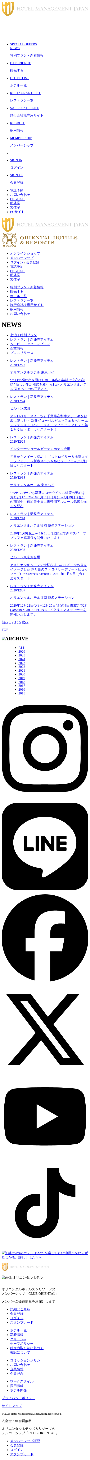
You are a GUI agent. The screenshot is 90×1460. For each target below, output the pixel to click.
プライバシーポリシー (18, 1398)
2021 (21, 670)
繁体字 (15, 207)
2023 (21, 663)
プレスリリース (21, 353)
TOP (5, 630)
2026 (21, 651)
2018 (21, 682)
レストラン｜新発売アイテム (32, 339)
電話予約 (16, 190)
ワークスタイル (21, 1381)
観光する (16, 291)
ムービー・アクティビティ (30, 344)
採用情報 (16, 309)
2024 (21, 659)
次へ (25, 622)
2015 (21, 693)
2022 (21, 666)
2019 (21, 678)
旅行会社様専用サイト (27, 305)
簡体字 (15, 203)
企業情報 (16, 348)
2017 (21, 685)
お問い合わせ (20, 195)
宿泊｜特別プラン (23, 335)
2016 (21, 689)
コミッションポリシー (27, 1360)
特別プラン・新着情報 (27, 287)
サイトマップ (12, 1406)
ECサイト (17, 212)
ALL (21, 647)
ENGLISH (17, 199)
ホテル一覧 (18, 296)
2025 (21, 655)
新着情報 (16, 1335)
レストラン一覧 (21, 300)
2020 (21, 674)
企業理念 (16, 1373)
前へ (5, 622)
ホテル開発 (18, 1390)
